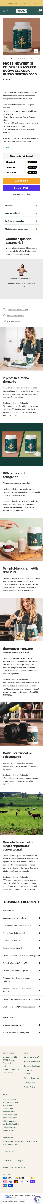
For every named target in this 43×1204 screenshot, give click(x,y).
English (20, 1161)
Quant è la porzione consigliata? (16, 970)
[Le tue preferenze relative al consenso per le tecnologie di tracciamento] (39, 1200)
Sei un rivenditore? (31, 1057)
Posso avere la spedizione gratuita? (17, 1032)
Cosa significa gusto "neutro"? (15, 963)
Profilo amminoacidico (14, 221)
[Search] (8, 11)
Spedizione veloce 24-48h (18, 309)
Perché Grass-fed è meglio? (14, 933)
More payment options (22, 194)
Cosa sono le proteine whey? (14, 918)
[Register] (37, 1151)
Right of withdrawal (32, 1061)
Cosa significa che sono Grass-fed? (17, 925)
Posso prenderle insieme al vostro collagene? (16, 979)
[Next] (39, 58)
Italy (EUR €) (8, 1161)
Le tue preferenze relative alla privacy (22, 1197)
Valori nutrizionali (12, 213)
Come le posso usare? (11, 940)
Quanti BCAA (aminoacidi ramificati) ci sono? (20, 999)
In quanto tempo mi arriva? (13, 1025)
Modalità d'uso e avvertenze (16, 229)
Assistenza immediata (15, 315)
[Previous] (4, 58)
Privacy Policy (29, 1082)
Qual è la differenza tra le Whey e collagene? (21, 955)
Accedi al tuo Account (29, 1072)
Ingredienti (9, 205)
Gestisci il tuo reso (31, 1078)
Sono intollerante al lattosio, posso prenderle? (17, 990)
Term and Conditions (32, 1066)
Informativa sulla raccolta (14, 1201)
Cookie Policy (29, 1087)
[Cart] (39, 11)
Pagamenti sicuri (13, 321)
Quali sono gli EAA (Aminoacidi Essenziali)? (20, 1007)
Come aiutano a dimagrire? (13, 948)
